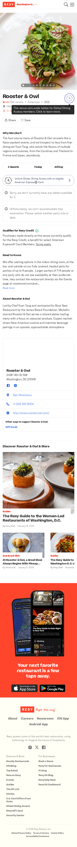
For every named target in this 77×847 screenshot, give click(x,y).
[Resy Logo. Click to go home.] (9, 4)
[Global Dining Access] (69, 98)
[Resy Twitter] (37, 747)
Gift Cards (11, 427)
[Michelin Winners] (19, 110)
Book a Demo (45, 761)
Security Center (15, 815)
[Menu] (71, 4)
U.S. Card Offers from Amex (18, 800)
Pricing (42, 770)
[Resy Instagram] (30, 747)
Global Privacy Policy (21, 833)
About (12, 718)
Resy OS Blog (45, 775)
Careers (27, 718)
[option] (38, 51)
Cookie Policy (57, 833)
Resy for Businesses (49, 766)
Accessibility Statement (37, 836)
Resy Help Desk (47, 780)
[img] (4, 106)
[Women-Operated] (7, 110)
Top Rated (12, 770)
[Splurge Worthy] (15, 110)
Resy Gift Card (14, 810)
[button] (66, 4)
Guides (10, 784)
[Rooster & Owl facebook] (8, 385)
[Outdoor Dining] (11, 110)
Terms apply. (43, 244)
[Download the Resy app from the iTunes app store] (24, 688)
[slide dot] (23, 85)
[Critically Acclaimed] (4, 110)
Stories (10, 794)
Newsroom (45, 718)
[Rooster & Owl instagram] (15, 385)
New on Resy (13, 775)
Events (10, 780)
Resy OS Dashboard (49, 784)
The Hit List (12, 789)
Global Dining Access (18, 806)
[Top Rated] (26, 110)
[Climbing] (22, 110)
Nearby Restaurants (17, 761)
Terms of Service (41, 833)
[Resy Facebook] (43, 747)
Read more (9, 287)
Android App (38, 724)
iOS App (63, 718)
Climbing (11, 766)
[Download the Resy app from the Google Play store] (52, 688)
